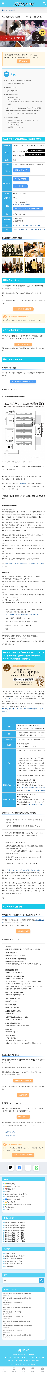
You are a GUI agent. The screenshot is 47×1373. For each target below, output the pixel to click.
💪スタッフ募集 (10, 1202)
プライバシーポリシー (35, 1357)
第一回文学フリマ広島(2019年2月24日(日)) (26, 225)
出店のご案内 (23, 1095)
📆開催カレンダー (10, 1189)
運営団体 (35, 1360)
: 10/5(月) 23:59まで (13, 1263)
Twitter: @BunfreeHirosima (21, 205)
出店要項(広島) (10, 1136)
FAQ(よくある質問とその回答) (23, 1154)
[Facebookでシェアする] (19, 1168)
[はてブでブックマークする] (28, 1168)
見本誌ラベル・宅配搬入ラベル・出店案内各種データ (23, 120)
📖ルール (8, 1191)
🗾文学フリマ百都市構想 (13, 1199)
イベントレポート (20, 186)
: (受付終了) (15, 1256)
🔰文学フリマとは (10, 1184)
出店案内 (33, 1371)
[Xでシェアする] (11, 1168)
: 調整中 (9, 1266)
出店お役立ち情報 (23, 931)
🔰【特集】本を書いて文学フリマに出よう (18, 1204)
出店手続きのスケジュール (15, 122)
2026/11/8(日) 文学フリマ (15, 1228)
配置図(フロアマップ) (14, 99)
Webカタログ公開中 (13, 97)
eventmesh (23, 484)
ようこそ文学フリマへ (12, 91)
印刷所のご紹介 (10, 1207)
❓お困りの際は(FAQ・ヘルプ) (14, 1196)
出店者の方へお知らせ (12, 117)
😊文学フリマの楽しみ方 (13, 1186)
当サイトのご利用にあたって (19, 1360)
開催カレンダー (23, 61)
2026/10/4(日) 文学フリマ (15, 1225)
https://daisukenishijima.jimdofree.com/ (34, 787)
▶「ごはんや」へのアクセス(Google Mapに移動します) (22, 614)
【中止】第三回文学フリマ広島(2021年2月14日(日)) (29, 229)
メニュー (4, 1371)
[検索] (41, 1280)
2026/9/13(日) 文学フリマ (15, 1222)
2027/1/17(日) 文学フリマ (15, 1230)
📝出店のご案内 (10, 1253)
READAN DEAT (13, 699)
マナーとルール (23, 1117)
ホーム (23, 1371)
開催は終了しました (11, 87)
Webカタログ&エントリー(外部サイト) (17, 1194)
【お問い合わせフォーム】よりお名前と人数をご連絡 (22, 870)
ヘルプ (42, 1371)
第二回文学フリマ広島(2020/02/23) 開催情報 (18, 80)
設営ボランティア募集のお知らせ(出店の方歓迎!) (22, 113)
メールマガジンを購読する (23, 309)
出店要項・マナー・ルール (15, 127)
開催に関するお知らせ (12, 94)
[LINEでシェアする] (36, 1168)
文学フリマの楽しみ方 (23, 344)
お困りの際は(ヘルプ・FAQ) (23, 1354)
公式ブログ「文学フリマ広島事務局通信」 (28, 208)
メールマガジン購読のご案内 (14, 1357)
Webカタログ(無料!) (21, 179)
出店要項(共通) (10, 1132)
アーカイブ (8, 1209)
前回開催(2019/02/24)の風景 (16, 83)
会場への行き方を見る (22, 170)
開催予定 (14, 1371)
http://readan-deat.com (35, 804)
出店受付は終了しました (15, 124)
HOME (25, 1350)
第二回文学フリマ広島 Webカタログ (23, 381)
